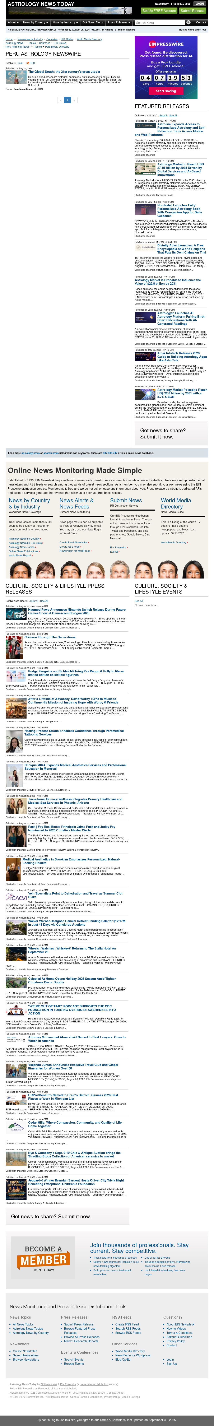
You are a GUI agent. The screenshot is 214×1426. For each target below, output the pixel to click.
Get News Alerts (93, 22)
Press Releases (118, 22)
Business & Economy (166, 303)
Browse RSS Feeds (128, 1332)
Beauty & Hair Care (36, 755)
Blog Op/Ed (122, 1359)
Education (59, 1027)
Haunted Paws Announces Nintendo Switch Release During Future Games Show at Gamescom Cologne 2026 (77, 611)
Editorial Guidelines (179, 1337)
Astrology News (14, 43)
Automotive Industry (36, 969)
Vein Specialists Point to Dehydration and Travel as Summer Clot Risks (75, 895)
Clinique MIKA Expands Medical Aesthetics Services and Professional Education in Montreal (75, 767)
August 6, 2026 (155, 120)
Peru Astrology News (17, 46)
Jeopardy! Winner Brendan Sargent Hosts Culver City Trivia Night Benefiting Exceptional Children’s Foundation (76, 1182)
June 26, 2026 (155, 309)
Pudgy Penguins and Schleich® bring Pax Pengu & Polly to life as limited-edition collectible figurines (76, 673)
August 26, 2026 (27, 606)
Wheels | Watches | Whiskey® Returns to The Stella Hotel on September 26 (72, 950)
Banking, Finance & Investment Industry (46, 849)
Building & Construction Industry (82, 849)
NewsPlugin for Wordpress (132, 1355)
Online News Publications (23, 551)
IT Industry (188, 380)
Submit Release (193, 10)
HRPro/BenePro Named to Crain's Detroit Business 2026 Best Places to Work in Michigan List (73, 1097)
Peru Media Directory (57, 46)
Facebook (44, 1388)
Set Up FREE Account (159, 10)
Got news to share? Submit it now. (163, 433)
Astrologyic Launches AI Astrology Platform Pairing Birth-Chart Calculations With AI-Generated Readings (181, 318)
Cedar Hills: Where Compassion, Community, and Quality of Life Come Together (75, 1124)
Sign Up (172, 1363)
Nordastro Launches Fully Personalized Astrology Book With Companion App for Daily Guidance (179, 210)
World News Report (20, 555)
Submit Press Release (78, 1324)
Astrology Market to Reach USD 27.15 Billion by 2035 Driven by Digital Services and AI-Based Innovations (180, 169)
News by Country (34, 22)
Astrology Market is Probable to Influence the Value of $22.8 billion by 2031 (168, 282)
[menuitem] (33, 1328)
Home (9, 39)
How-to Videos (176, 1328)
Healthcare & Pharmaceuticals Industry (73, 911)
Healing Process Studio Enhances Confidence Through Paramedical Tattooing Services (74, 732)
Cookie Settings (131, 1396)
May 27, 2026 (155, 349)
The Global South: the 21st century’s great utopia (64, 71)
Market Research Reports (81, 1341)
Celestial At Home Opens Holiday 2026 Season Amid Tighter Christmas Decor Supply (72, 980)
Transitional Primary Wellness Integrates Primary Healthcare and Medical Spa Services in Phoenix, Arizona (75, 801)
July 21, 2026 (154, 160)
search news (51, 453)
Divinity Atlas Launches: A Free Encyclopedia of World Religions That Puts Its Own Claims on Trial (181, 249)
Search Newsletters (26, 1355)
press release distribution (94, 1384)
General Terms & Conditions (86, 1396)
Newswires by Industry (30, 39)
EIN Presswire (118, 547)
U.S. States (67, 39)
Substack (71, 1388)
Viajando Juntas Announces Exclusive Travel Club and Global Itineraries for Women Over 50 (73, 1066)
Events (114, 551)
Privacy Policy (176, 1341)
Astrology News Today (41, 3)
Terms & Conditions (179, 1332)
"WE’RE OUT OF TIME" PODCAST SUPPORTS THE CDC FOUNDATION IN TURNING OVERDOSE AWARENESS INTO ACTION (72, 1010)
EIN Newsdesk (49, 1384)
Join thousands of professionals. (132, 1244)
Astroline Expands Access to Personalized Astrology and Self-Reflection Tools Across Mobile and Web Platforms (170, 129)
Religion (187, 269)
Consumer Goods (164, 195)
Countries (51, 39)
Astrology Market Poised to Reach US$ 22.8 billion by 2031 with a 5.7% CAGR (182, 393)
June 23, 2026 (155, 276)
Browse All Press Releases (81, 1337)
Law (56, 721)
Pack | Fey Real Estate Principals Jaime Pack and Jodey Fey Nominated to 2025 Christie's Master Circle (71, 828)
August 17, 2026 (156, 242)
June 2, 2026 (154, 386)
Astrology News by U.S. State (25, 542)
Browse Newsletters (26, 1359)
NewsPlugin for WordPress (75, 550)
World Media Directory (89, 39)
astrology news (31, 453)
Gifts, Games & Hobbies (65, 627)
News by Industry (64, 22)
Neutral (38, 89)
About (12, 22)
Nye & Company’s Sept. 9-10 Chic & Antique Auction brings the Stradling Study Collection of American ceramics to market (74, 1154)
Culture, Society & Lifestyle (169, 269)
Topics (32, 43)
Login (170, 1359)
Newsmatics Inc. (19, 1392)
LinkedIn (56, 1388)
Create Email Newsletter (73, 542)
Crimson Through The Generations (49, 637)
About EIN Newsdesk (180, 1324)
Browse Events (74, 1363)
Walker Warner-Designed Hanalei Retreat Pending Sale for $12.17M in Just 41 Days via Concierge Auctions (76, 923)
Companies (32, 1085)
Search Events (73, 1359)
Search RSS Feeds (128, 1328)
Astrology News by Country (24, 538)
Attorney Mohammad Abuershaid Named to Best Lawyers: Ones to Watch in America (77, 1039)
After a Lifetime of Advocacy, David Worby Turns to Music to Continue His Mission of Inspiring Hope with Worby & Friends (73, 700)
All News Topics (23, 1324)
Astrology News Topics (21, 547)
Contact (201, 22)
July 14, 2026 (154, 201)
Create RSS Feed (70, 546)
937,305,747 (98, 29)
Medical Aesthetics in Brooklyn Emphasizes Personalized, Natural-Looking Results (71, 861)
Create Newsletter (25, 1351)
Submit (163, 115)
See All (173, 115)
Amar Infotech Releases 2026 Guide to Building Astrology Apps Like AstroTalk (182, 356)
